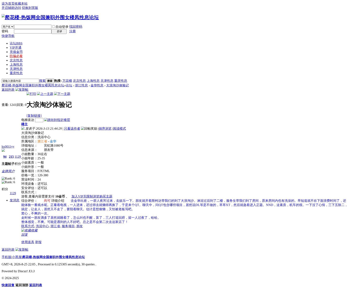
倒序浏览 (105, 128)
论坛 (16, 43)
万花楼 (67, 80)
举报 (38, 242)
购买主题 (105, 196)
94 (4, 156)
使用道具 (27, 242)
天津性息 (16, 68)
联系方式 (27, 226)
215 (11, 156)
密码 (5, 31)
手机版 (6, 257)
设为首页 (8, 3)
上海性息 (16, 64)
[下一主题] (62, 94)
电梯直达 (27, 120)
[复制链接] (34, 115)
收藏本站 (21, 3)
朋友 (79, 226)
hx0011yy (8, 146)
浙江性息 (81, 85)
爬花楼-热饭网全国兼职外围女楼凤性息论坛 (33, 85)
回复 (24, 234)
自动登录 (61, 26)
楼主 (24, 124)
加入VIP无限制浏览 (85, 196)
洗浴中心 (42, 226)
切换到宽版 (30, 7)
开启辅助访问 (11, 7)
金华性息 (97, 85)
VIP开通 (15, 47)
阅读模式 (119, 128)
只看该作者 (72, 128)
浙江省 (55, 226)
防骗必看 (16, 56)
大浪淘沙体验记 (117, 85)
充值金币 (16, 52)
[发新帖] (21, 89)
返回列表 (8, 89)
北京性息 (16, 60)
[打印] (31, 94)
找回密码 (75, 26)
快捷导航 (8, 36)
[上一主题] (45, 94)
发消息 (14, 200)
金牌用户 (8, 171)
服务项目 (68, 226)
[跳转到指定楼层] (57, 120)
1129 (18, 156)
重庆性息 (16, 73)
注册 (72, 31)
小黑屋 (17, 257)
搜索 (42, 80)
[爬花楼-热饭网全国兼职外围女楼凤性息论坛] (50, 17)
